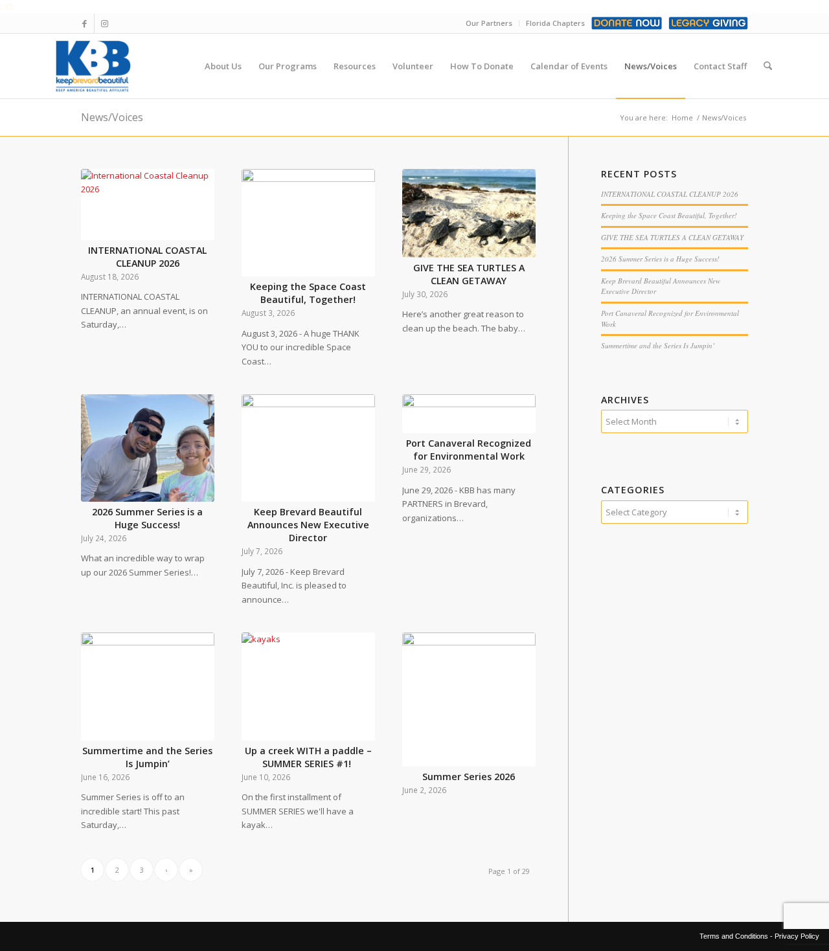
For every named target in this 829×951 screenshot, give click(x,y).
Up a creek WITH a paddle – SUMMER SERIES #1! (308, 757)
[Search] (767, 66)
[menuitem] (223, 66)
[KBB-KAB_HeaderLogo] (93, 66)
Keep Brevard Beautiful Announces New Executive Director (308, 525)
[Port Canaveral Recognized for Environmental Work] (469, 413)
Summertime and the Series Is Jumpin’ (147, 757)
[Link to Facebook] (84, 23)
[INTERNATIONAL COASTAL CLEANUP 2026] (147, 204)
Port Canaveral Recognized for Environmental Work (468, 449)
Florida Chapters (555, 23)
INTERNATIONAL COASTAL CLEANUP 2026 (147, 256)
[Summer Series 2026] (469, 699)
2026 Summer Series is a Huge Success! (147, 518)
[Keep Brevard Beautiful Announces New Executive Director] (308, 448)
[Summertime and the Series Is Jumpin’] (147, 686)
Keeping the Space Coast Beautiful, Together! (308, 293)
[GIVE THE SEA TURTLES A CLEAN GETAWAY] (469, 213)
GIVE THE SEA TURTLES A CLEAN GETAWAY (469, 274)
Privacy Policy (797, 936)
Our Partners (489, 23)
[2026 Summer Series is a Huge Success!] (147, 448)
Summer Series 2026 (468, 776)
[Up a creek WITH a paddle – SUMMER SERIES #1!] (308, 686)
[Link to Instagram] (104, 23)
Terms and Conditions (733, 936)
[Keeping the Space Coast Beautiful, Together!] (308, 222)
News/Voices (112, 117)
